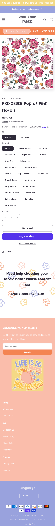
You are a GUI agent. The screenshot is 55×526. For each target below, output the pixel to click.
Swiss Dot (30, 193)
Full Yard (9, 137)
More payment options (27, 243)
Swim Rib (29, 199)
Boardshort (10, 205)
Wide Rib (9, 161)
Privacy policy (39, 519)
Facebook (6, 470)
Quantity (5, 212)
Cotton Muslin (24, 149)
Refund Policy (8, 437)
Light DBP (26, 155)
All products (8, 409)
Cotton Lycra (11, 199)
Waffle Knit (43, 174)
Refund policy (24, 519)
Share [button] (8, 252)
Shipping (5, 121)
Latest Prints (8, 416)
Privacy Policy (8, 443)
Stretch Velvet (32, 167)
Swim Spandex (29, 186)
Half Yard (25, 137)
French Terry (11, 180)
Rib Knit (42, 155)
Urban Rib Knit (12, 193)
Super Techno (24, 174)
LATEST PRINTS (47, 31)
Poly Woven (10, 186)
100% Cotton (30, 180)
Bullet (8, 149)
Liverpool (42, 149)
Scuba (8, 174)
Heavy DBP (10, 155)
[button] (3, 19)
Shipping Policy (9, 449)
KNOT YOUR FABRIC (26, 516)
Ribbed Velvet (11, 167)
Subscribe (27, 352)
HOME (35, 31)
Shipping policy (29, 524)
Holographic (26, 161)
